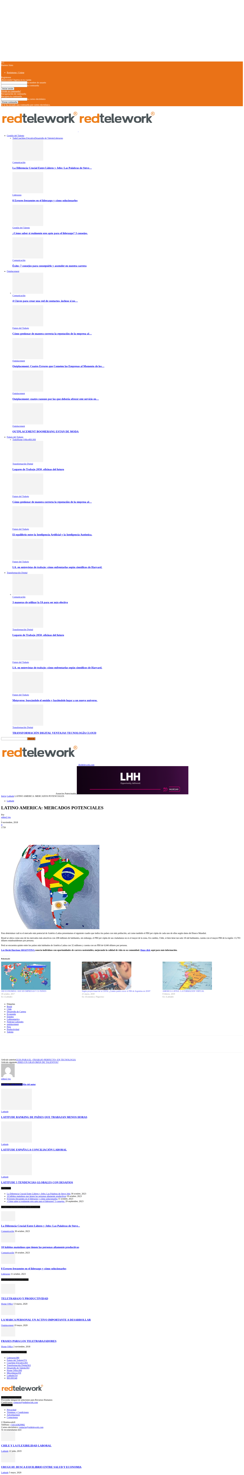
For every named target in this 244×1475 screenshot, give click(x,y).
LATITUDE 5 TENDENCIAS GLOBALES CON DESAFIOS (37, 1182)
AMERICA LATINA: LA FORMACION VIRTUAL (183, 991)
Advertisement (13, 1415)
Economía (11, 1014)
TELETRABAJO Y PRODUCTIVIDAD (24, 1298)
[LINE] (100, 836)
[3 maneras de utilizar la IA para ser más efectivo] (27, 594)
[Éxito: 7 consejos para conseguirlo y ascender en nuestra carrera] (27, 258)
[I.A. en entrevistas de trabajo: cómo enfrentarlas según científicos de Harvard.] (27, 559)
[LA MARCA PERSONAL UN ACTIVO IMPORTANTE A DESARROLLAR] (8, 1314)
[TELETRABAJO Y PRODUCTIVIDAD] (8, 1293)
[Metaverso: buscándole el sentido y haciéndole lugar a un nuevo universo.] (27, 692)
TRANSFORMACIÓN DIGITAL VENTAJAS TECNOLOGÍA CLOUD (54, 732)
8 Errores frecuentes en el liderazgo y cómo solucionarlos (45, 200)
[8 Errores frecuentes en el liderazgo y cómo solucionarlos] (27, 192)
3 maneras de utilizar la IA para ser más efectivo (40, 602)
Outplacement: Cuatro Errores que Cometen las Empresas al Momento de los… (58, 366)
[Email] (68, 836)
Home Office (23, 439)
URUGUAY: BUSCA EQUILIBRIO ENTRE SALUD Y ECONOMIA (41, 1467)
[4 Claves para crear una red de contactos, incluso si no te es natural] (27, 293)
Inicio (3, 796)
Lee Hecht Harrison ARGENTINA (18, 950)
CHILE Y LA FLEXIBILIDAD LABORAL (26, 1445)
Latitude (10, 796)
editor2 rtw (6, 817)
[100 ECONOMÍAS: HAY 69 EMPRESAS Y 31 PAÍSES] (40, 976)
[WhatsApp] (48, 836)
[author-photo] (8, 1076)
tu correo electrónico (36, 99)
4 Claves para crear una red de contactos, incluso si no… (45, 300)
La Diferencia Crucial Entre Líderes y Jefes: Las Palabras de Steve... (40, 1225)
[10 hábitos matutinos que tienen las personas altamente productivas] (8, 1241)
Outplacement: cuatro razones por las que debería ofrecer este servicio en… (55, 398)
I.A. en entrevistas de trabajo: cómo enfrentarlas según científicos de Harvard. (57, 567)
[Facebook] (27, 836)
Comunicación (18, 162)
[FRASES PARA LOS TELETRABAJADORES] (8, 1336)
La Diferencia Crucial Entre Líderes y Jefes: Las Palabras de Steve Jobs (38, 1193)
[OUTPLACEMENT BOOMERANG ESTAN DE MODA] (27, 423)
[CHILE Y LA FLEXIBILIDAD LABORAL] (8, 1440)
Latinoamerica (13, 1019)
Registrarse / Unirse (15, 72)
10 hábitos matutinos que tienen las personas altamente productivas (36, 1196)
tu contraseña (33, 85)
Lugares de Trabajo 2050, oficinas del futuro (38, 469)
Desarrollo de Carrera (16, 1011)
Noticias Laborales (15, 1022)
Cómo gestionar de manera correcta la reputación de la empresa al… (52, 333)
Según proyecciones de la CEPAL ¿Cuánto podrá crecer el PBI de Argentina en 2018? (116, 991)
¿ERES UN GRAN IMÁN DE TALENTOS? (37, 1062)
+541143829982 (17, 1425)
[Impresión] (79, 836)
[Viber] (110, 836)
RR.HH (32, 439)
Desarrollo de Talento (44, 138)
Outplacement (13, 271)
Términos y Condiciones (18, 1412)
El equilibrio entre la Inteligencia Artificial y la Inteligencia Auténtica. (52, 534)
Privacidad (11, 1410)
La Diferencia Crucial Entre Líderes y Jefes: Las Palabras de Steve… (52, 167)
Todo (14, 138)
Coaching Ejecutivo (26, 138)
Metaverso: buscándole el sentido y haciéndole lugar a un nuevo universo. (54, 700)
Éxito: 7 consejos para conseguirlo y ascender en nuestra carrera (49, 265)
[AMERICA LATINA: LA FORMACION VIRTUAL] (201, 976)
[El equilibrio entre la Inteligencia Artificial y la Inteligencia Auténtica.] (27, 526)
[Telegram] (89, 836)
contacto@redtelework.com (25, 1402)
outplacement (13, 1024)
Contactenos (12, 1417)
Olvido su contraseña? (11, 91)
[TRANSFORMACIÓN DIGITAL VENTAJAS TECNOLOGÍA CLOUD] (27, 725)
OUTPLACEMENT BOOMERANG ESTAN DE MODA (45, 431)
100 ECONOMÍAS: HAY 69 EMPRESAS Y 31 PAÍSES (23, 991)
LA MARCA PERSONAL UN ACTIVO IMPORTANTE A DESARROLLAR (46, 1319)
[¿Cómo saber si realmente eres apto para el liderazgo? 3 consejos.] (27, 225)
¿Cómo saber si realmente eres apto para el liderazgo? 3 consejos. (50, 233)
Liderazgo (58, 138)
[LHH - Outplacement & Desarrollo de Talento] (132, 793)
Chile (9, 1009)
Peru (9, 1027)
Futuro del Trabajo (20, 328)
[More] (121, 837)
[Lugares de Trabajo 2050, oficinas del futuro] (27, 461)
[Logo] (40, 131)
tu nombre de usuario (36, 82)
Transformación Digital (22, 464)
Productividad (13, 1029)
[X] (37, 836)
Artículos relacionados (11, 1084)
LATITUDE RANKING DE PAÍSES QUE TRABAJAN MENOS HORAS (44, 1117)
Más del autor (29, 1084)
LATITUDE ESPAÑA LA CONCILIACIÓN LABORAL (34, 1149)
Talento (10, 1032)
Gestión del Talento (15, 135)
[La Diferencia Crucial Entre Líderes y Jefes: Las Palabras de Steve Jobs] (27, 160)
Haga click (145, 950)
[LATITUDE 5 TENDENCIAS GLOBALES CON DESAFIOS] (16, 1174)
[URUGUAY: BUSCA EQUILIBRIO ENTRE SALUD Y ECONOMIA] (8, 1461)
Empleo (10, 1016)
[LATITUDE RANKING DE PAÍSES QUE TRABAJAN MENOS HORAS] (16, 1109)
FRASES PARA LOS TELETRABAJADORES (28, 1341)
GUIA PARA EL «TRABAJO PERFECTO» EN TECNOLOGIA (46, 1060)
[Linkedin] (58, 836)
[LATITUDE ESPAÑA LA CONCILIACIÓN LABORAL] (16, 1142)
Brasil (9, 1006)
